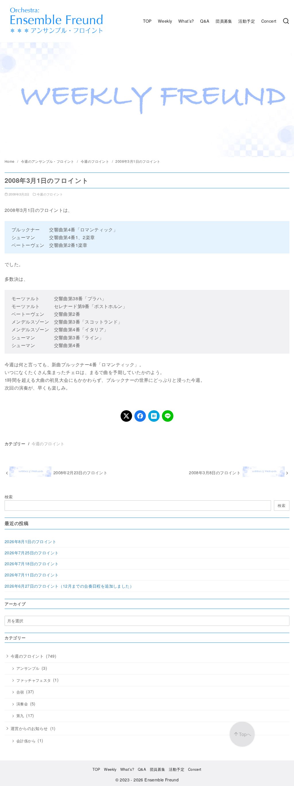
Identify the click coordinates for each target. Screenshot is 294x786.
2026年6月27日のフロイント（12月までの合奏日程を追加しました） (69, 586)
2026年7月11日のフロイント (32, 575)
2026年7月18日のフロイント (32, 563)
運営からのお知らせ (29, 728)
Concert (268, 21)
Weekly (165, 21)
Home (10, 161)
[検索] (286, 21)
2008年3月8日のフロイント (215, 472)
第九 (20, 715)
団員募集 (224, 21)
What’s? (186, 21)
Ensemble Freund (161, 780)
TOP (147, 21)
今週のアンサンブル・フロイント (48, 161)
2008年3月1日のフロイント (137, 161)
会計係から (26, 741)
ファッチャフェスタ (33, 680)
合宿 (20, 692)
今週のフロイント (95, 161)
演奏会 (22, 703)
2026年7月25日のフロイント (32, 552)
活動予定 (246, 21)
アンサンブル (27, 668)
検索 (9, 496)
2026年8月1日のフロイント (30, 541)
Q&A (204, 21)
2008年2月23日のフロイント (80, 472)
